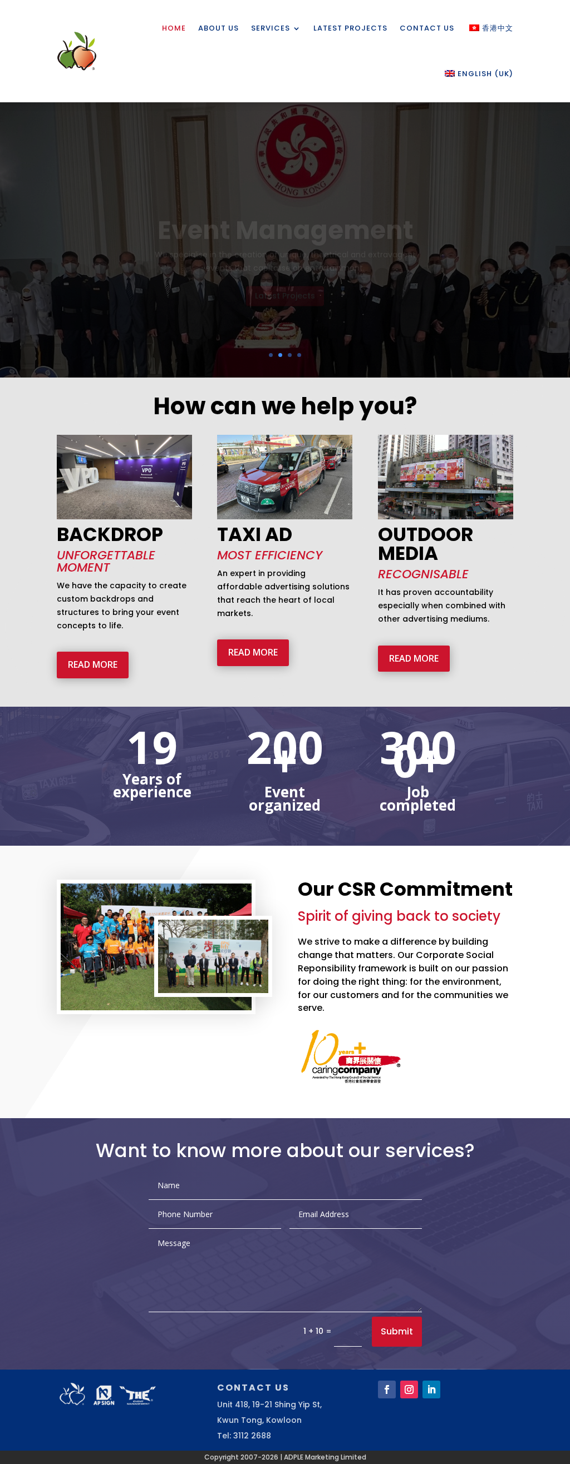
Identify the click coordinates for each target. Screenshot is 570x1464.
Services (270, 28)
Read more (92, 664)
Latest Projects (350, 28)
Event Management (285, 208)
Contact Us (427, 28)
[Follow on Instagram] (409, 1389)
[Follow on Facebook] (387, 1389)
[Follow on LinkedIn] (431, 1389)
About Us (218, 28)
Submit (397, 1331)
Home (174, 28)
